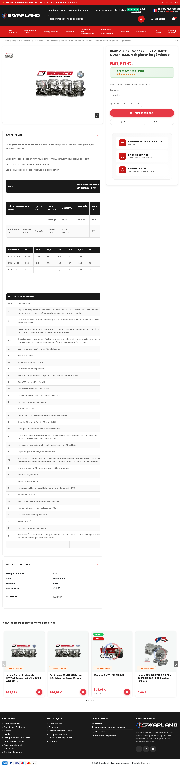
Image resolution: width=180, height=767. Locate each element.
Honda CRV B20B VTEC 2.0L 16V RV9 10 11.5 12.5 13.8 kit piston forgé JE (154, 678)
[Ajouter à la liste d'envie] (40, 635)
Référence (11, 596)
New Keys (145, 763)
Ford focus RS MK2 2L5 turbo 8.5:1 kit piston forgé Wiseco (66, 677)
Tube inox (53, 727)
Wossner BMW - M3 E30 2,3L (109, 675)
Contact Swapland (13, 752)
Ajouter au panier (145, 112)
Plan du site (9, 748)
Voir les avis (136, 12)
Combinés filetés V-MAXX (61, 730)
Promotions (52, 10)
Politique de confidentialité (17, 738)
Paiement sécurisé (13, 745)
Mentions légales (12, 723)
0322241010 (100, 731)
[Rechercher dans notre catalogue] (141, 19)
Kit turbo (53, 741)
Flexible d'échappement (60, 738)
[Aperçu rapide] (40, 642)
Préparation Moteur (79, 10)
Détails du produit (18, 564)
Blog (63, 10)
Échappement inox (58, 734)
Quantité (114, 103)
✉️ (68, 2)
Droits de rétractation (14, 741)
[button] (86, 700)
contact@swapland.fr (105, 735)
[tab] (53, 135)
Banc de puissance (102, 10)
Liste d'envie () (171, 2)
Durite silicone (55, 723)
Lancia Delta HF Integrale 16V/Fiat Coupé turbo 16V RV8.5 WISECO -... (23, 678)
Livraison (8, 734)
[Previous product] (176, 40)
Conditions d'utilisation (15, 727)
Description (14, 135)
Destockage (121, 10)
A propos (8, 730)
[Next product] (177, 40)
